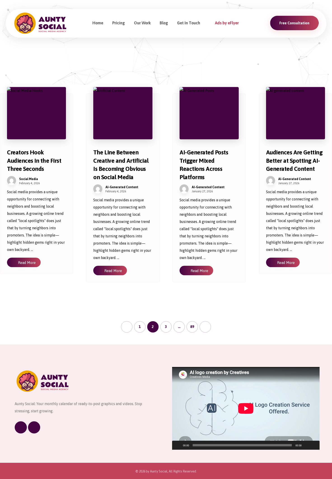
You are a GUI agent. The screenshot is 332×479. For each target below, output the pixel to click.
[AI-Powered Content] (40, 23)
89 (192, 327)
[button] (21, 427)
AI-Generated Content (121, 187)
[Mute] (306, 445)
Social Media (28, 179)
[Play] (178, 445)
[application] (246, 408)
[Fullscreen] (313, 445)
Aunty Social (158, 471)
